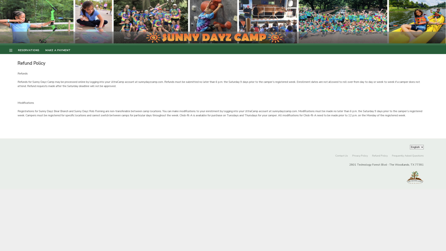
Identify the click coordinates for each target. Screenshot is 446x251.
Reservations (28, 50)
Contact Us (341, 155)
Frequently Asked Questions (408, 155)
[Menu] (13, 50)
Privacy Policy (360, 155)
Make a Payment (58, 50)
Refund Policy (380, 155)
